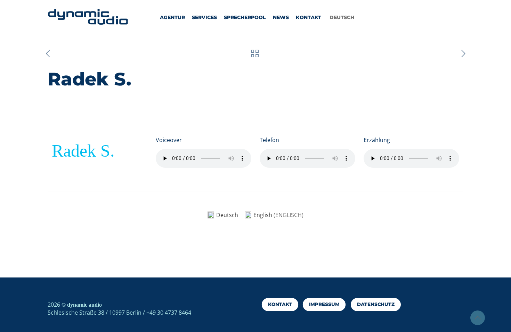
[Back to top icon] (477, 317)
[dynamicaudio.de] (88, 17)
